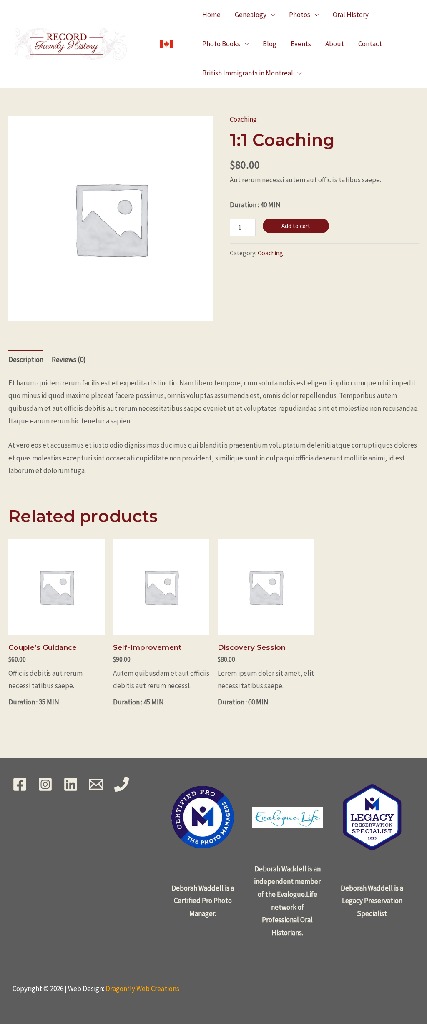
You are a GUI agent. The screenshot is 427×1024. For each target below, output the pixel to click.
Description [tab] (25, 359)
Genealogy (250, 14)
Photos (299, 14)
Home (211, 14)
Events (301, 43)
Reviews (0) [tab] (69, 359)
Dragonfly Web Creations (142, 988)
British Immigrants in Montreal (247, 73)
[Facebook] (20, 784)
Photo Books (221, 43)
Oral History (351, 14)
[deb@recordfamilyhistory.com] (96, 784)
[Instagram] (45, 784)
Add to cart (295, 226)
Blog (269, 43)
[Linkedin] (70, 784)
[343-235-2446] (121, 784)
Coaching (243, 119)
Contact (370, 43)
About (334, 43)
